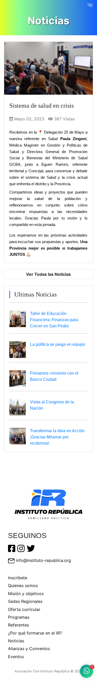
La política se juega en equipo (57, 344)
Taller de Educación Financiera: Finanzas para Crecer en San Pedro (54, 319)
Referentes (18, 625)
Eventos (16, 656)
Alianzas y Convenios (29, 648)
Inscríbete (17, 577)
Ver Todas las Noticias (48, 274)
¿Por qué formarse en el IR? (35, 633)
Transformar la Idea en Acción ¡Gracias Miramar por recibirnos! (57, 437)
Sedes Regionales (25, 601)
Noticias (16, 640)
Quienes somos (23, 585)
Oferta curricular (24, 609)
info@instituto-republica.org (43, 560)
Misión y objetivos (26, 593)
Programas (18, 617)
